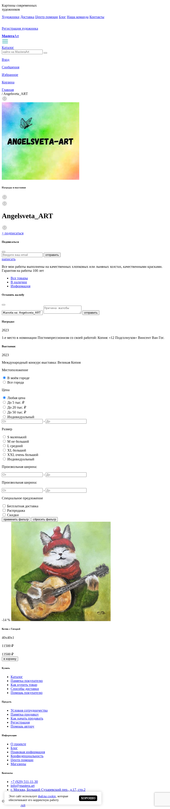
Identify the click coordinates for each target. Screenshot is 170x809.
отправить (52, 255)
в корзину (10, 658)
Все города (15, 382)
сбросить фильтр (44, 519)
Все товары (19, 278)
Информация (20, 286)
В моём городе (18, 378)
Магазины (18, 764)
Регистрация (20, 722)
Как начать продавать (27, 718)
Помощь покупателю (26, 693)
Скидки (13, 515)
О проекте (18, 744)
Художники (10, 17)
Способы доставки (25, 689)
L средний (15, 446)
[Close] (3, 251)
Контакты (96, 17)
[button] (4, 100)
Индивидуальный (20, 417)
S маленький (17, 437)
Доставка (27, 17)
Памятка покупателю (27, 681)
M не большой (18, 441)
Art (10, 36)
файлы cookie (47, 796)
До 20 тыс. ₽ (16, 407)
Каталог (8, 47)
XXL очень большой (22, 455)
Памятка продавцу (25, 714)
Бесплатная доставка (22, 506)
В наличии (19, 282)
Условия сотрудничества (29, 710)
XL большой (16, 450)
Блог (62, 17)
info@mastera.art (23, 786)
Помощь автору (22, 726)
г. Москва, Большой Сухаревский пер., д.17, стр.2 (48, 790)
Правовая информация (28, 752)
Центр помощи (46, 17)
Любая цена (16, 398)
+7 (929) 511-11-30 (24, 782)
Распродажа (16, 510)
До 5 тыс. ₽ (15, 402)
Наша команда (78, 17)
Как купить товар (24, 685)
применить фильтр (16, 519)
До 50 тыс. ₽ (16, 412)
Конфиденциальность (27, 756)
